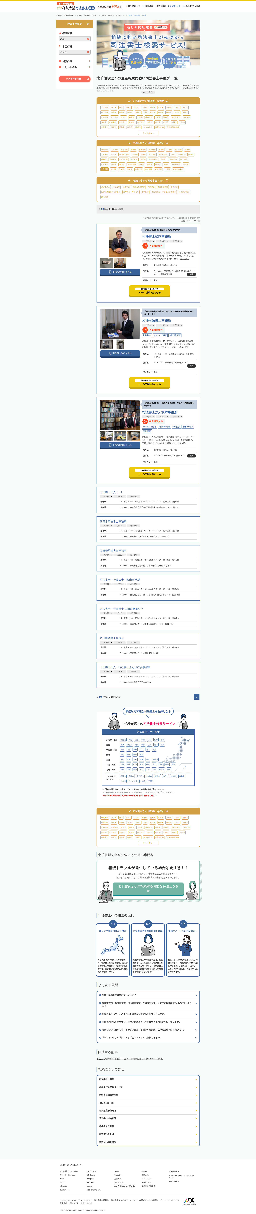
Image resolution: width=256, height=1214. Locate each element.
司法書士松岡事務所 (156, 236)
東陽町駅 (112, 159)
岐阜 (135, 755)
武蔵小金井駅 (178, 169)
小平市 (166, 122)
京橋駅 (169, 150)
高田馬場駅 (163, 155)
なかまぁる (118, 1182)
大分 (148, 769)
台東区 (144, 107)
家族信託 (174, 187)
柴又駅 (121, 169)
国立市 (149, 122)
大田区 (185, 107)
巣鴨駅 (157, 164)
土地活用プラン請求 (192, 6)
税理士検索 (161, 6)
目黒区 (177, 107)
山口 (135, 764)
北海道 (123, 740)
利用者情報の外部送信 (148, 1200)
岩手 (137, 740)
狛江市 (157, 122)
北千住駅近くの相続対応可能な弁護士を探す (148, 888)
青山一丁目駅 (124, 155)
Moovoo (63, 1182)
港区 (121, 107)
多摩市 (103, 122)
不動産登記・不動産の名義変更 (164, 192)
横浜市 (123, 776)
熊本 (141, 769)
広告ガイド (74, 1203)
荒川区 (152, 112)
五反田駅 (134, 159)
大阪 (122, 760)
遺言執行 (145, 192)
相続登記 (126, 187)
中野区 (121, 112)
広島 (122, 764)
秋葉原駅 (124, 150)
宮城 (149, 740)
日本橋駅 (152, 150)
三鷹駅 (167, 169)
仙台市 (123, 781)
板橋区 (160, 112)
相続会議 (145, 1175)
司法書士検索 (175, 6)
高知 (173, 764)
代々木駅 (104, 164)
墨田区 (152, 107)
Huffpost (90, 1179)
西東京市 (186, 117)
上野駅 (172, 155)
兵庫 (128, 760)
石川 (148, 750)
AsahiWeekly (174, 1181)
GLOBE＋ (118, 1175)
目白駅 (149, 164)
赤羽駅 (166, 164)
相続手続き (105, 187)
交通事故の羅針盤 (148, 1186)
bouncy (90, 1186)
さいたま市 (133, 781)
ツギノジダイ (147, 1179)
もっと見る (147, 133)
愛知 (122, 755)
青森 (130, 740)
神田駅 (133, 150)
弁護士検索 (148, 6)
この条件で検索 (73, 79)
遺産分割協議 (162, 187)
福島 (162, 740)
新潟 (122, 750)
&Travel (72, 1175)
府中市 (131, 117)
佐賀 (128, 769)
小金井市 (112, 122)
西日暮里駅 (175, 164)
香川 (154, 764)
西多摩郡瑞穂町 (173, 127)
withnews (63, 1186)
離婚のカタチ (65, 1190)
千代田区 (104, 107)
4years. (144, 1171)
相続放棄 (116, 187)
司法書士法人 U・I (112, 492)
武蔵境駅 (158, 169)
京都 (135, 760)
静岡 (128, 755)
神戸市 (165, 776)
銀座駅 (161, 150)
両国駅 (190, 155)
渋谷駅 (113, 164)
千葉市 (151, 781)
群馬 (162, 745)
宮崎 (154, 769)
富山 (141, 750)
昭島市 (121, 127)
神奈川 (129, 745)
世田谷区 (104, 112)
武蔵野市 (148, 117)
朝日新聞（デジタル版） (69, 1171)
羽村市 (138, 127)
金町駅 (113, 169)
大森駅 (163, 159)
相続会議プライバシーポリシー (124, 1200)
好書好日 (117, 1179)
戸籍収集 (151, 187)
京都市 (173, 776)
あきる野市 (148, 127)
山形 (156, 740)
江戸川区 (104, 117)
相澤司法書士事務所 (156, 320)
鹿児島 (161, 769)
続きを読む (184, 259)
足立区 (177, 112)
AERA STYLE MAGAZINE (124, 1186)
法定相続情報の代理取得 (110, 192)
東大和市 (140, 122)
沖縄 (169, 769)
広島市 (181, 776)
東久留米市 (175, 117)
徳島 (160, 764)
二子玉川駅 (173, 159)
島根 (148, 764)
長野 (135, 750)
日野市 (182, 122)
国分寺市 (122, 122)
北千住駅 (176, 241)
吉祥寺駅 (148, 169)
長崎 (135, 769)
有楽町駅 (104, 150)
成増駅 (185, 164)
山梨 (128, 750)
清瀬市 (113, 127)
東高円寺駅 (131, 164)
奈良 (141, 760)
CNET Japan (92, 1171)
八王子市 (114, 117)
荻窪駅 (121, 164)
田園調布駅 (153, 159)
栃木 (156, 745)
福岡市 (157, 776)
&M (61, 1175)
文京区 (136, 107)
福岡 (122, 769)
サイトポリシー (85, 1200)
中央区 (113, 107)
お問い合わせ (86, 1203)
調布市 (166, 117)
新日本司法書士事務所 (113, 521)
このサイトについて (68, 1200)
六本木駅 (104, 155)
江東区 (160, 107)
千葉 (143, 745)
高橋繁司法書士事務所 (113, 550)
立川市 (139, 117)
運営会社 (63, 1203)
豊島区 (138, 112)
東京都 (148, 241)
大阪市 (131, 776)
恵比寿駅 (183, 159)
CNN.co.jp (91, 1175)
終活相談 (104, 197)
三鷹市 (157, 117)
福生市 (130, 127)
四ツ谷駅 (152, 155)
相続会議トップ (134, 6)
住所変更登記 (184, 192)
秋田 (143, 740)
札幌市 (149, 776)
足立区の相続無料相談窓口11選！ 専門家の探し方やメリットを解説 (130, 1059)
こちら (157, 793)
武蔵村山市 (159, 127)
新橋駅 (187, 150)
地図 (191, 274)
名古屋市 (140, 776)
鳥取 (141, 764)
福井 (154, 750)
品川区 (168, 107)
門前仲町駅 (123, 159)
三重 (141, 755)
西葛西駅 (138, 169)
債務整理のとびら (94, 1190)
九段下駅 (114, 150)
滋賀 (148, 760)
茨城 (149, 745)
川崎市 (142, 781)
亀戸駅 (103, 159)
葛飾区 (185, 112)
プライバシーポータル (169, 1200)
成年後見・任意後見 (131, 192)
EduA (62, 1179)
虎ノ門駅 (178, 150)
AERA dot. (91, 1182)
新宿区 (128, 107)
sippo (116, 1171)
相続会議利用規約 (101, 1200)
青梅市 (131, 122)
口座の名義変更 (139, 187)
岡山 (128, 764)
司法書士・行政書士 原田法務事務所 (121, 608)
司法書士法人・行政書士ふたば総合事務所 (125, 667)
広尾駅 (135, 155)
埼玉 (137, 745)
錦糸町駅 (181, 155)
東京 (122, 745)
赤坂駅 (113, 155)
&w (66, 1175)
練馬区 (168, 112)
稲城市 (174, 122)
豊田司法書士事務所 (112, 638)
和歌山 (155, 760)
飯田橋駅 (142, 150)
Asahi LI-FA (146, 1182)
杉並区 (130, 112)
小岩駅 (129, 169)
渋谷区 (113, 112)
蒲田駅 (143, 159)
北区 (145, 112)
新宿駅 (143, 155)
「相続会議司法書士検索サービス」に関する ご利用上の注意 (128, 789)
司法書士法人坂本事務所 (159, 412)
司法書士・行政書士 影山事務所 (120, 579)
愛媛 (167, 764)
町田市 (123, 117)
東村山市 (104, 127)
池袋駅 (141, 164)
